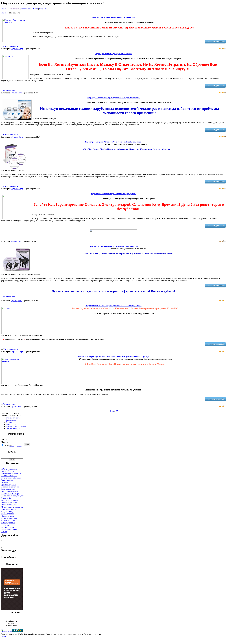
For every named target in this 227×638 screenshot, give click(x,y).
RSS (46, 9)
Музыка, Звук (17, 49)
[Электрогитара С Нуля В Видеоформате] (215, 227)
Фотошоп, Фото (7, 527)
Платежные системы (9, 503)
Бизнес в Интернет (9, 476)
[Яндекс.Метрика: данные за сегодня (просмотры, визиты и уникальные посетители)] (6, 630)
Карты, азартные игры (10, 494)
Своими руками (7, 516)
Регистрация (26, 9)
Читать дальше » (10, 46)
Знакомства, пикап (9, 489)
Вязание (4, 482)
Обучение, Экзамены (9, 500)
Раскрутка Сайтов (8, 509)
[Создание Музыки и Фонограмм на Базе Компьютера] (215, 183)
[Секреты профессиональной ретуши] (12, 609)
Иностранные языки (9, 491)
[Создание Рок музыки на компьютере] (215, 43)
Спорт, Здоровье (8, 523)
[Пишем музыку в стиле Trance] (215, 87)
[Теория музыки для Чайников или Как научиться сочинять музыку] (215, 401)
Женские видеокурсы (10, 487)
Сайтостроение (7, 514)
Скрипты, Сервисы (9, 520)
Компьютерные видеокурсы (12, 496)
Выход (35, 9)
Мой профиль (14, 9)
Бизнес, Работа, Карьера (11, 478)
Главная (4, 9)
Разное (4, 532)
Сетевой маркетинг (9, 518)
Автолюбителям (8, 471)
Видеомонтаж (7, 480)
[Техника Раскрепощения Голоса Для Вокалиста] (215, 131)
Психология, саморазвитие (12, 507)
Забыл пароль (12, 446)
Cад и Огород (7, 512)
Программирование (9, 505)
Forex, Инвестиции (9, 529)
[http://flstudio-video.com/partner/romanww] (215, 346)
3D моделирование (9, 469)
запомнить (8, 445)
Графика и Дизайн (8, 485)
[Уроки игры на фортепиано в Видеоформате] (215, 287)
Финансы (5, 525)
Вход (41, 9)
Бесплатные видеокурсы (11, 473)
